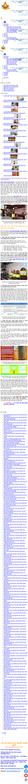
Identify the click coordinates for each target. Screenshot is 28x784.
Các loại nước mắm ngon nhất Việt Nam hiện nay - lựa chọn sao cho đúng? (15, 501)
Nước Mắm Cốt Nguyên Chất (14, 26)
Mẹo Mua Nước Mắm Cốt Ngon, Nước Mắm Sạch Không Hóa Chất (14, 452)
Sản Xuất (6, 36)
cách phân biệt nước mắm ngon (17, 231)
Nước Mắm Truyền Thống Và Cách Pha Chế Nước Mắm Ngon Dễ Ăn (14, 471)
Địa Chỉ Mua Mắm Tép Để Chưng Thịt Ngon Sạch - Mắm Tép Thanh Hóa (14, 477)
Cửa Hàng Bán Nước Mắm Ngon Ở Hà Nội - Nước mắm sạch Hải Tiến (14, 479)
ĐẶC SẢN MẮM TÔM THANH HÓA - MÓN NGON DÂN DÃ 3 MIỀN (15, 426)
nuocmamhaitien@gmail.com (14, 768)
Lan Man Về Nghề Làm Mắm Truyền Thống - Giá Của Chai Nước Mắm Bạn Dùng (15, 439)
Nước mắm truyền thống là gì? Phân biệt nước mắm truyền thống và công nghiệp (14, 463)
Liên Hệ (5, 42)
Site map (4, 733)
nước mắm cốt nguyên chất (16, 259)
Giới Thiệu (6, 24)
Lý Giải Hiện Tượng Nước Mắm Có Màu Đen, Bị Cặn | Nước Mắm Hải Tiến (15, 490)
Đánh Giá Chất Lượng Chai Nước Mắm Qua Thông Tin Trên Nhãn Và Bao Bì (14, 442)
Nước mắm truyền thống (7, 182)
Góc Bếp (6, 41)
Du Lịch (6, 34)
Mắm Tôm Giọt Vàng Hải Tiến (14, 28)
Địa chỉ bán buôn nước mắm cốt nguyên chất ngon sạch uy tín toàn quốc (14, 498)
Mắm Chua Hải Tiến (11, 30)
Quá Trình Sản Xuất (11, 37)
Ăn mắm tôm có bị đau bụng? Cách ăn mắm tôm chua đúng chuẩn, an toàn (15, 503)
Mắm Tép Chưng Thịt (12, 29)
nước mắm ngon (17, 196)
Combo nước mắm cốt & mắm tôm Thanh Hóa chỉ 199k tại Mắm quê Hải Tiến (15, 728)
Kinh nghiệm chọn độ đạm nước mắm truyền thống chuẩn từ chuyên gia (14, 444)
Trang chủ (6, 77)
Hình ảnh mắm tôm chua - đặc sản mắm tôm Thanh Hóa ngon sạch (14, 707)
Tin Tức (5, 33)
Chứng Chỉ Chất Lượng (12, 38)
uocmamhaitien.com (13, 771)
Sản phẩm (6, 25)
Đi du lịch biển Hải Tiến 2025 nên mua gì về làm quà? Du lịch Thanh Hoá (15, 495)
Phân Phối (6, 40)
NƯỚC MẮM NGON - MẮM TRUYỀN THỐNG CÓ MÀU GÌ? (14, 461)
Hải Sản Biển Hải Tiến (12, 32)
